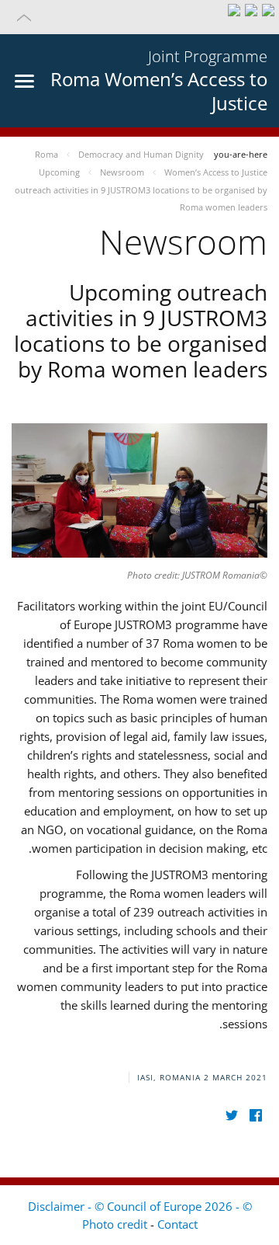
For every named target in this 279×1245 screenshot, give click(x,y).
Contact (177, 1224)
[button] (139, 17)
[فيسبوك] (255, 1115)
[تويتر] (231, 1115)
